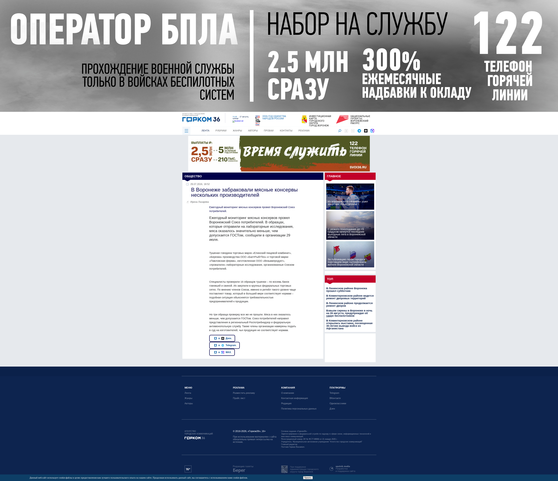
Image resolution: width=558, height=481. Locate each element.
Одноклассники (338, 403)
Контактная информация (294, 398)
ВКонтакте (335, 398)
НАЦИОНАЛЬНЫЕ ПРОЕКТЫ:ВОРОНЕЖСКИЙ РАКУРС (360, 119)
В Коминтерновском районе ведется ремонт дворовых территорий (350, 297)
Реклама (304, 130)
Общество (193, 176)
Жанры (237, 130)
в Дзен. (225, 338)
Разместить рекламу (244, 393)
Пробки (269, 130)
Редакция (286, 403)
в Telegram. (227, 345)
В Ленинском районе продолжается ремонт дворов (349, 304)
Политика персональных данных (298, 408)
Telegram (334, 393)
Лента (205, 130)
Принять (308, 478)
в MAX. (224, 352)
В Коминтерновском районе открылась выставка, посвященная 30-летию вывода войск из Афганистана (349, 324)
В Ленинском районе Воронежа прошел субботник (346, 289)
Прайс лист (239, 398)
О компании (287, 393)
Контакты (286, 130)
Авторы (253, 130)
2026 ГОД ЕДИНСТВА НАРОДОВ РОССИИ (274, 117)
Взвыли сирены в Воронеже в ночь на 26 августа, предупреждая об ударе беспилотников (349, 313)
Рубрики (221, 130)
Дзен (332, 408)
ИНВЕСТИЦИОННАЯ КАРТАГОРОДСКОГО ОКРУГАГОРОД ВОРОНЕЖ (320, 121)
